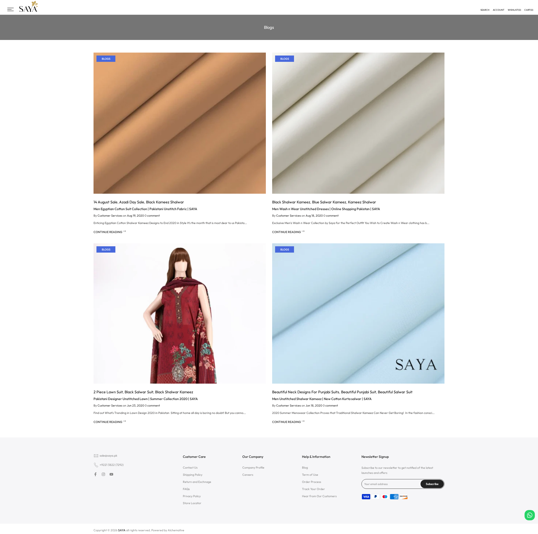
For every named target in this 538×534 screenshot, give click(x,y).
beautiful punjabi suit (358, 392)
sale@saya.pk (108, 455)
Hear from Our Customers (319, 496)
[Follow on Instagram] (103, 474)
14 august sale (105, 202)
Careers (247, 475)
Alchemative (176, 530)
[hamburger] (10, 9)
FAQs (186, 489)
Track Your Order (313, 489)
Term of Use (310, 475)
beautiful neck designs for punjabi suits (305, 392)
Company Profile (253, 467)
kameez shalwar (362, 202)
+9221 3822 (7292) (112, 465)
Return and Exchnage (197, 482)
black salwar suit (139, 392)
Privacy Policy (192, 496)
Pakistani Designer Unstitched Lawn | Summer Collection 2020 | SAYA (146, 399)
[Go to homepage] (28, 11)
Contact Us (190, 467)
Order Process (311, 482)
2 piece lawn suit (108, 392)
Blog (305, 467)
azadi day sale (131, 202)
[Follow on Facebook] (95, 474)
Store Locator (192, 503)
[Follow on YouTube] (111, 474)
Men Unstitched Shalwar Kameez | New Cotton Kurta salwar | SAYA (322, 399)
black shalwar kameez (291, 202)
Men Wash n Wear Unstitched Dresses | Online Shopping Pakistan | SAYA (326, 209)
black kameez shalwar (165, 202)
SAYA (121, 530)
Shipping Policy (192, 475)
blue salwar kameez (329, 202)
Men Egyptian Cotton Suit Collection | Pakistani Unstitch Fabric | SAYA (145, 209)
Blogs (106, 58)
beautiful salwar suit (395, 392)
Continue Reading (108, 232)
